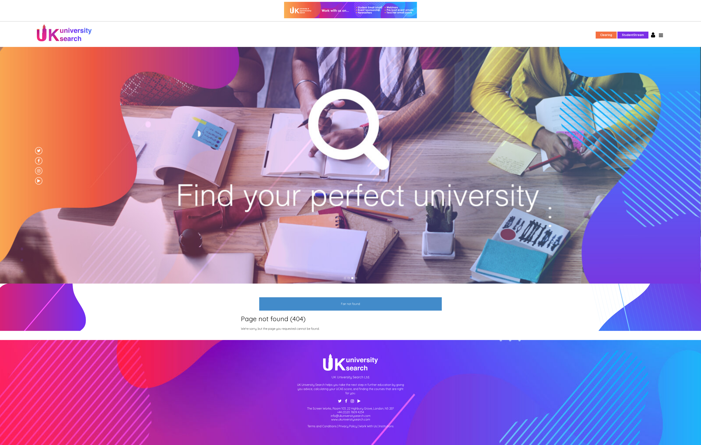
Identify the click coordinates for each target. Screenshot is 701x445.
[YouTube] (38, 180)
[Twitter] (38, 150)
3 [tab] (352, 278)
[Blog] (350, 282)
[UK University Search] (64, 33)
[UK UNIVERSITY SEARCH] (350, 10)
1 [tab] (345, 278)
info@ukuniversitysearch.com (350, 416)
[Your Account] (653, 35)
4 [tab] (356, 278)
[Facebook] (38, 160)
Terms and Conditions (322, 426)
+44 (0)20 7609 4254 (350, 412)
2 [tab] (349, 278)
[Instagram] (38, 170)
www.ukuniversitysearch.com (350, 419)
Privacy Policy (348, 426)
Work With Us (368, 426)
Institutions (386, 426)
